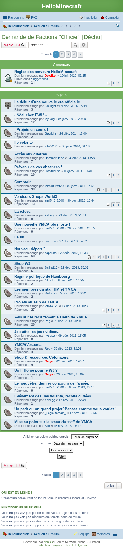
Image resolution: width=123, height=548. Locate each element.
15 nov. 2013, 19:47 (67, 425)
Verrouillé (12, 45)
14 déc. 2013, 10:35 (75, 306)
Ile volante (23, 142)
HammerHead (54, 158)
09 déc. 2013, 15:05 (72, 335)
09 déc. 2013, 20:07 (67, 321)
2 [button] (62, 54)
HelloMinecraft (18, 534)
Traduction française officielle (55, 545)
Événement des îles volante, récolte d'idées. (53, 396)
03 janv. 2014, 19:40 (78, 171)
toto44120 (51, 146)
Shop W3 (22, 263)
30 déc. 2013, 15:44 (81, 200)
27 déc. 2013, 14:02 (73, 241)
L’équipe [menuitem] (84, 534)
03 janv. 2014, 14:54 (81, 186)
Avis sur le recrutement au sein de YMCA (50, 317)
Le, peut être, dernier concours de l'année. (51, 383)
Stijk (47, 425)
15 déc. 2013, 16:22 (72, 293)
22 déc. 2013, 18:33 (74, 253)
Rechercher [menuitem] (118, 26)
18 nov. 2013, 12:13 (80, 387)
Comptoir (22, 182)
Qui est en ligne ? (17, 492)
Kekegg (50, 215)
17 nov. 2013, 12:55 (83, 413)
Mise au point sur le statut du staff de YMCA (53, 422)
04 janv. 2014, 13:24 (81, 158)
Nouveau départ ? (29, 249)
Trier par (45, 443)
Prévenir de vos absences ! (38, 167)
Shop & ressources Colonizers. (42, 357)
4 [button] (74, 54)
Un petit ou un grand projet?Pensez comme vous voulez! (65, 409)
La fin (19, 237)
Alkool (49, 280)
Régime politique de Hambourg (42, 276)
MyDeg (50, 119)
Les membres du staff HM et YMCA (45, 289)
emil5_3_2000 (54, 200)
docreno (50, 241)
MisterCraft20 (54, 186)
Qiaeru (82, 545)
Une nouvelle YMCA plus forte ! (42, 224)
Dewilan (51, 75)
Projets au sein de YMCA (36, 302)
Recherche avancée (84, 45)
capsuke (51, 253)
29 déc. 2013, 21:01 (72, 215)
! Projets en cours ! (31, 129)
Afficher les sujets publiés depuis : (47, 436)
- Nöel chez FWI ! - (30, 115)
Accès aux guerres (30, 154)
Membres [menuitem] (103, 534)
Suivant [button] (80, 55)
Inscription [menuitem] (91, 17)
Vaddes (50, 293)
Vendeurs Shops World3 (35, 196)
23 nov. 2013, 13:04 (70, 374)
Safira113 (51, 267)
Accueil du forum (47, 534)
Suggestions (39, 79)
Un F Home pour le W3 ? (36, 370)
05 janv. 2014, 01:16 (76, 146)
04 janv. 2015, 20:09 (72, 119)
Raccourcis (16, 17)
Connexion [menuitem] (112, 17)
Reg (47, 321)
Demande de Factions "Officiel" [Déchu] (51, 37)
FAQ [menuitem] (34, 17)
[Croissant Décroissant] (61, 450)
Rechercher (75, 45)
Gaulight (50, 106)
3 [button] (68, 54)
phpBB (48, 541)
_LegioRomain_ (55, 413)
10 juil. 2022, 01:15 (73, 75)
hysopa (50, 335)
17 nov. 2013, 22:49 (72, 400)
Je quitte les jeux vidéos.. (36, 332)
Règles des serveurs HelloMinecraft (45, 72)
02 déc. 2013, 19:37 (70, 361)
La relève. (22, 211)
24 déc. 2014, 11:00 (73, 133)
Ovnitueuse (53, 171)
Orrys (49, 361)
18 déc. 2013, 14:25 (70, 280)
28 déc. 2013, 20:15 (81, 228)
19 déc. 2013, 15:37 (74, 267)
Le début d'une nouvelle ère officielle (47, 102)
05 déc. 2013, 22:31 (67, 348)
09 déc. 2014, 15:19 (73, 106)
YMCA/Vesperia (27, 344)
